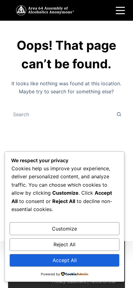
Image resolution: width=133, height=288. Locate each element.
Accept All (65, 260)
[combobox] (60, 114)
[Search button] (119, 114)
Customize (64, 229)
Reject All (64, 244)
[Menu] (120, 10)
